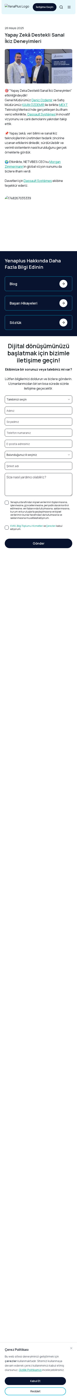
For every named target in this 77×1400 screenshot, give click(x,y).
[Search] (61, 7)
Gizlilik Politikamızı (30, 1370)
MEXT (63, 105)
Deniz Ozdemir (42, 100)
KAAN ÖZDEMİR (33, 105)
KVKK (13, 526)
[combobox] (38, 399)
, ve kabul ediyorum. (36, 527)
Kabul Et (35, 1381)
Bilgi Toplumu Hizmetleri (30, 526)
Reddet (35, 1391)
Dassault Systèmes (41, 114)
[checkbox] (7, 503)
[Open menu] (69, 7)
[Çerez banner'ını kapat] (71, 1348)
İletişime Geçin (44, 7)
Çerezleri (51, 526)
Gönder (38, 543)
